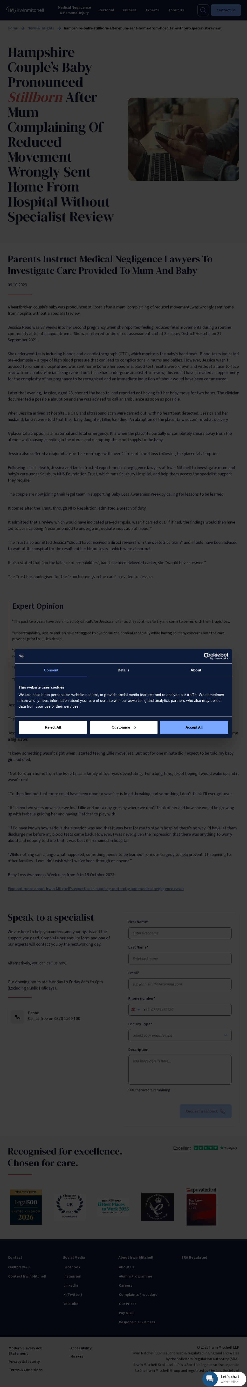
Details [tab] (124, 670)
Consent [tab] (51, 670)
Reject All (53, 727)
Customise (121, 727)
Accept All (194, 727)
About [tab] (196, 670)
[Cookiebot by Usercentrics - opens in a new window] (207, 656)
